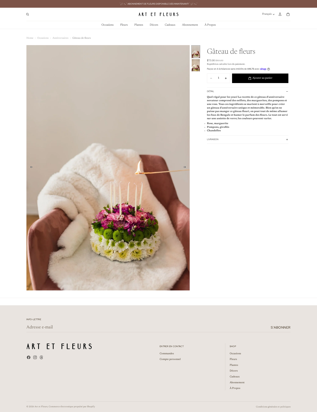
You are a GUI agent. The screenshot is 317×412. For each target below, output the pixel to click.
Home (29, 38)
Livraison (212, 139)
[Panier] (288, 14)
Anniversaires (60, 38)
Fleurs (233, 359)
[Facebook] (28, 357)
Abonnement (237, 382)
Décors (234, 371)
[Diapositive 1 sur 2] (196, 52)
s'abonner (281, 327)
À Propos (235, 388)
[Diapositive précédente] (30, 168)
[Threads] (41, 357)
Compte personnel (170, 359)
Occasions (43, 38)
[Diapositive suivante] (186, 168)
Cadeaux (235, 377)
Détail (210, 91)
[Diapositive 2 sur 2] (196, 65)
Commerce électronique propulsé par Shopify (72, 407)
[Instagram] (35, 357)
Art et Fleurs (41, 407)
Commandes (167, 353)
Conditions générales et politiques (273, 407)
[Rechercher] (27, 14)
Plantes (234, 365)
